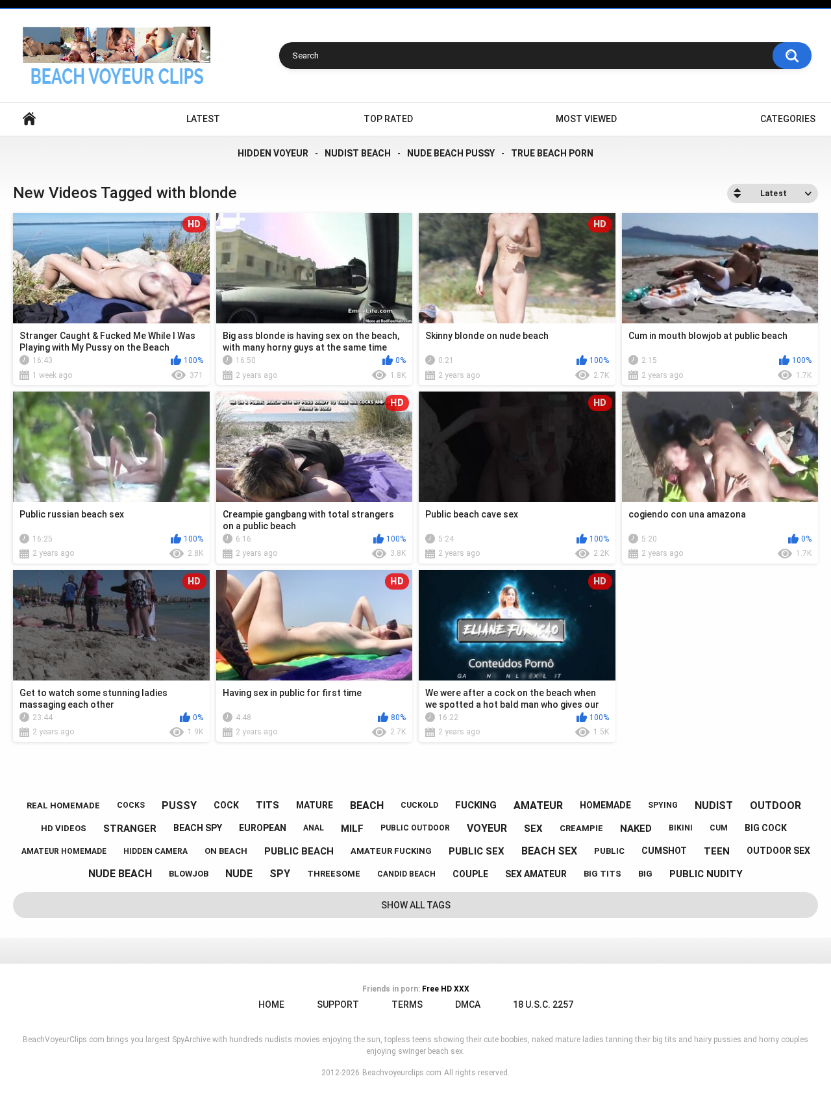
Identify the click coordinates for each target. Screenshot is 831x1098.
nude (239, 873)
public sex (476, 851)
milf (352, 828)
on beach (226, 851)
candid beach (406, 874)
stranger (129, 828)
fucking (476, 805)
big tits (602, 874)
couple (470, 874)
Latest (203, 119)
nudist (714, 805)
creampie (581, 828)
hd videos (63, 828)
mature (314, 805)
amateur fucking (391, 851)
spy (279, 873)
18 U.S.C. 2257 (543, 1004)
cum (719, 827)
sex (533, 828)
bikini (681, 827)
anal (313, 827)
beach (367, 805)
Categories (787, 119)
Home (29, 119)
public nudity (706, 874)
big (645, 874)
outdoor (775, 805)
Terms (407, 1004)
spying (663, 805)
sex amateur (536, 874)
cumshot (664, 850)
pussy (179, 805)
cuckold (419, 805)
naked (636, 828)
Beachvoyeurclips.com (401, 1072)
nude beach (120, 873)
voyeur (487, 828)
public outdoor (415, 827)
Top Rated (388, 119)
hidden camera (155, 851)
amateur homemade (63, 851)
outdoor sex (778, 850)
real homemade (63, 805)
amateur (538, 805)
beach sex (549, 851)
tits (267, 805)
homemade (605, 805)
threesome (333, 874)
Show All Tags (416, 905)
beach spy (197, 828)
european (262, 828)
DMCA (467, 1004)
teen (717, 851)
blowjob (188, 874)
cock (226, 805)
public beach (299, 851)
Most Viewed (586, 119)
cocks (131, 805)
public (609, 851)
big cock (766, 828)
